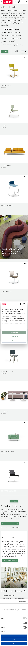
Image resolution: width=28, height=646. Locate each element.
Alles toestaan (14, 332)
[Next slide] (25, 577)
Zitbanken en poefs (8, 41)
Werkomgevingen (19, 598)
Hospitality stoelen (16, 35)
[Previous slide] (2, 577)
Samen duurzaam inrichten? (10, 524)
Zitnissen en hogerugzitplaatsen (12, 45)
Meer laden (14, 501)
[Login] (15, 2)
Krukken (4, 38)
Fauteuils (5, 35)
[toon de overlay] (3, 256)
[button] (14, 69)
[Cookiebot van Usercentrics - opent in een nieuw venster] (20, 304)
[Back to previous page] (2, 29)
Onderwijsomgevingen (8, 595)
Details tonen (20, 328)
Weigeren (14, 340)
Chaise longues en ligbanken (11, 32)
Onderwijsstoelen (15, 38)
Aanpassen (13, 336)
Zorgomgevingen (7, 598)
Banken (17, 29)
